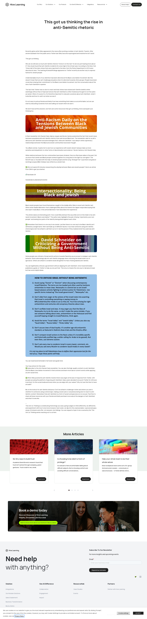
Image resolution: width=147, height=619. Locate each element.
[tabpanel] (29, 461)
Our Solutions (49, 4)
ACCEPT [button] (138, 613)
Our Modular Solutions (13, 593)
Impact (41, 598)
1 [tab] (69, 490)
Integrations (90, 4)
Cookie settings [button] (123, 613)
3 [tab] (75, 490)
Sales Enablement (12, 598)
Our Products (62, 4)
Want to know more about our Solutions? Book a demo (38, 523)
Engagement (43, 593)
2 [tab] (72, 490)
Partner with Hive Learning (116, 589)
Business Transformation (14, 602)
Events (76, 593)
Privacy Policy (19, 616)
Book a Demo (10, 606)
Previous (54, 490)
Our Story (39, 4)
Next (93, 490)
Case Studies (78, 589)
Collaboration (43, 589)
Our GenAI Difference (75, 4)
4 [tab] (78, 490)
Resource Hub (101, 4)
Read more (41, 479)
